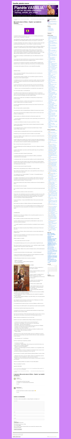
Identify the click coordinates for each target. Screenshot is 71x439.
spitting (55, 259)
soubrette (41, 368)
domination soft (35, 368)
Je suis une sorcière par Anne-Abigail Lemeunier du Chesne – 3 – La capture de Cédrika (52, 127)
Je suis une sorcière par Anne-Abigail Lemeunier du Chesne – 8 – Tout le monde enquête (52, 100)
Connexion (49, 27)
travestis (53, 260)
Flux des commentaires (51, 29)
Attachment (15, 421)
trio (56, 260)
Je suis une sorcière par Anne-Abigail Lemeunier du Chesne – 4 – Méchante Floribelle (52, 121)
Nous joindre (43, 15)
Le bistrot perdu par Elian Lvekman (52, 52)
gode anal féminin (51, 247)
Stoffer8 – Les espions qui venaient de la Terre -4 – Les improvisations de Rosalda (52, 48)
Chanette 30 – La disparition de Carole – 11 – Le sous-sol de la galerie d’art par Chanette (52, 152)
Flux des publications (50, 28)
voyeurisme (54, 261)
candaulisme (49, 235)
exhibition (50, 244)
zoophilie (49, 262)
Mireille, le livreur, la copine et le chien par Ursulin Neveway (52, 160)
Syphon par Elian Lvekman (51, 79)
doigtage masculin (52, 238)
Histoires (23, 368)
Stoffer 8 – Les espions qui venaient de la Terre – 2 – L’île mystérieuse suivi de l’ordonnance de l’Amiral (52, 66)
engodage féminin (50, 241)
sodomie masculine (52, 257)
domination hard (51, 239)
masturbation (50, 251)
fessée (56, 243)
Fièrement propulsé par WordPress (53, 436)
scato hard (54, 253)
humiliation (49, 248)
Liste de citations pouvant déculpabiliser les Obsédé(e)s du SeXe (52, 221)
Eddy (21, 24)
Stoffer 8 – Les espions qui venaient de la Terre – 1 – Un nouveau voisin (52, 174)
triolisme (48, 261)
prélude (38, 368)
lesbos (53, 250)
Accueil (15, 15)
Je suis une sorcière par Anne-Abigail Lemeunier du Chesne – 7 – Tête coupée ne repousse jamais (52, 106)
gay (53, 246)
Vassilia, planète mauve (21, 3)
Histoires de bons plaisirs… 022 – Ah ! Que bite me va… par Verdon (52, 141)
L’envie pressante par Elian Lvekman (52, 107)
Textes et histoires (24, 15)
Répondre (17, 392)
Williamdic (49, 134)
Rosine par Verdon (50, 53)
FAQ (39, 15)
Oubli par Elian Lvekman (51, 102)
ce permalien (24, 369)
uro (50, 261)
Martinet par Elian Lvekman (51, 118)
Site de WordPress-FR (50, 30)
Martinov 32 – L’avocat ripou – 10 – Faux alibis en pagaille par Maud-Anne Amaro (52, 43)
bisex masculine (51, 234)
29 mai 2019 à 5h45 (19, 379)
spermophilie (51, 259)
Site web (15, 418)
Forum (33, 15)
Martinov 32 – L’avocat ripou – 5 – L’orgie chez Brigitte (52, 230)
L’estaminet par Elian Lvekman (51, 58)
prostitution (50, 253)
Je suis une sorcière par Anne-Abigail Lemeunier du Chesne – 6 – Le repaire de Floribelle (52, 111)
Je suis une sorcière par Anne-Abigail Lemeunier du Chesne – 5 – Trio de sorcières (52, 116)
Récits (25, 368)
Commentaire (16, 400)
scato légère (49, 254)
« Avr (48, 273)
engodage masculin (52, 242)
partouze (55, 251)
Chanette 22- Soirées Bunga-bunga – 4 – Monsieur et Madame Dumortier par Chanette (52, 149)
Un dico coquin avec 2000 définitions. (52, 23)
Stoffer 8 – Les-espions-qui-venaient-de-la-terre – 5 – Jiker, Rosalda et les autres (52, 39)
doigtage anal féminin (51, 237)
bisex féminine (51, 233)
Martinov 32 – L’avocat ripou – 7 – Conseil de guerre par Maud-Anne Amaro (52, 46)
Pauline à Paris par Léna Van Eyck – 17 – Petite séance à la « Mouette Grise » (52, 224)
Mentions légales (52, 15)
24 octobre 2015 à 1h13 (19, 388)
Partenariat (47, 15)
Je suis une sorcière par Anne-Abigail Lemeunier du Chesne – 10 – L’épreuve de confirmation (52, 88)
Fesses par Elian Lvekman (51, 123)
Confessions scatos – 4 (53, 203)
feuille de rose (51, 245)
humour (52, 248)
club (51, 235)
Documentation (19, 15)
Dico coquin (29, 15)
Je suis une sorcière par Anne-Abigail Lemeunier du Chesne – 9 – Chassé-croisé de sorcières (52, 94)
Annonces (36, 15)
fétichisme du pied (50, 245)
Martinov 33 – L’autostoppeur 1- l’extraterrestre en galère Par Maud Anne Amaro (52, 55)
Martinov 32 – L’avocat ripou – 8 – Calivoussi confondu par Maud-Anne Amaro (52, 51)
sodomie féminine (52, 256)
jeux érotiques (50, 249)
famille (53, 243)
